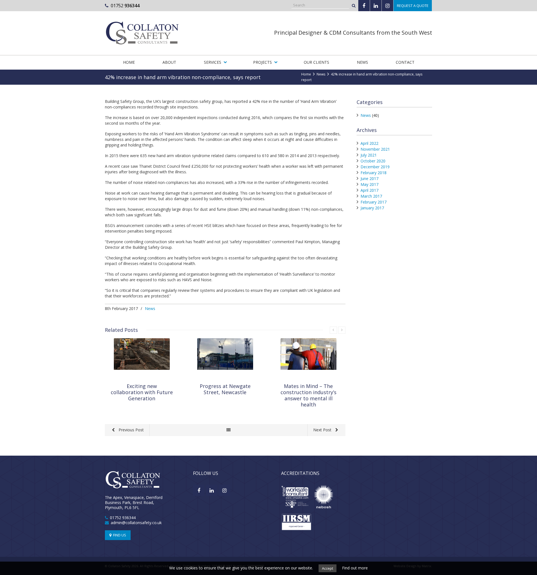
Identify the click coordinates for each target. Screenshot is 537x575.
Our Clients (316, 62)
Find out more (355, 568)
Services (212, 62)
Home (129, 62)
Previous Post (130, 429)
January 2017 (372, 207)
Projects (262, 62)
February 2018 (374, 172)
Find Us (119, 535)
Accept (327, 568)
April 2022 (369, 143)
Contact (405, 62)
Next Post (323, 429)
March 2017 (371, 196)
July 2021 (369, 155)
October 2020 (373, 161)
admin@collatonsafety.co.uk (136, 522)
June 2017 (369, 178)
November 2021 (375, 149)
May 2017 (369, 184)
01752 (125, 6)
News (362, 62)
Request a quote (412, 5)
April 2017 (369, 190)
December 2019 (375, 166)
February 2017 (374, 202)
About (169, 62)
